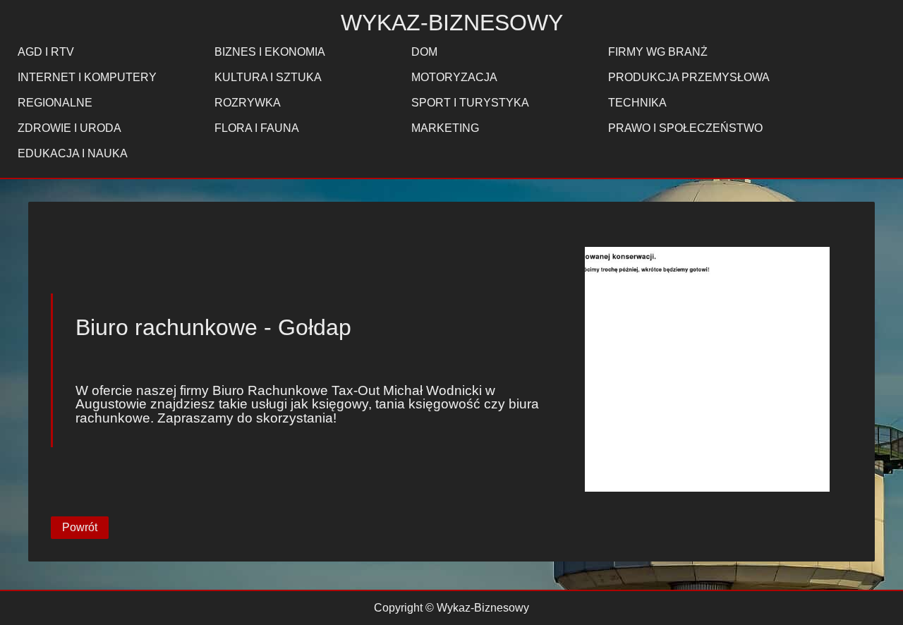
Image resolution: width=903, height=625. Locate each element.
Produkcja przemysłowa (689, 77)
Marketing (445, 128)
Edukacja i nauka (73, 153)
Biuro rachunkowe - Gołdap (213, 327)
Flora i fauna (256, 128)
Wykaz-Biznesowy (452, 22)
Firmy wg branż (658, 52)
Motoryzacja (454, 77)
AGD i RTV (46, 52)
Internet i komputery (87, 77)
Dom (424, 52)
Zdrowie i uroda (69, 128)
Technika (637, 103)
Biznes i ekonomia (269, 52)
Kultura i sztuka (268, 77)
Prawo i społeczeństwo (685, 128)
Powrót (79, 527)
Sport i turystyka (470, 103)
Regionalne (55, 103)
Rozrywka (247, 103)
